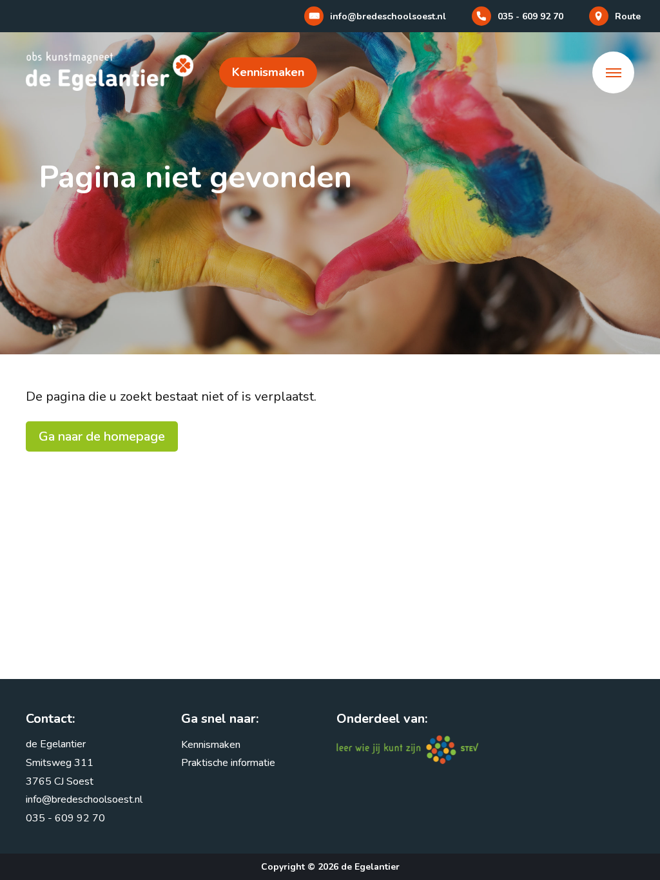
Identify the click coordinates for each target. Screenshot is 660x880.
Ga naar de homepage (102, 436)
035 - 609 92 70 (65, 818)
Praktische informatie (228, 763)
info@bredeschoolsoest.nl (84, 799)
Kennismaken (268, 72)
